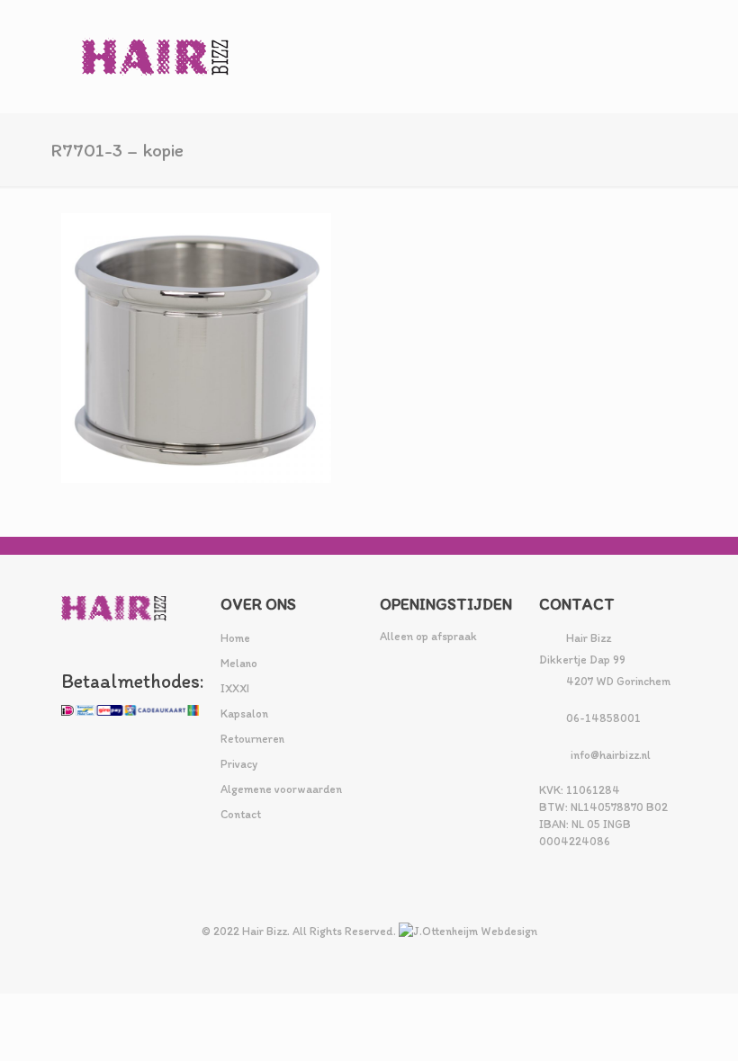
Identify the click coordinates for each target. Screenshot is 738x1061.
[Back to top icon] (651, 1024)
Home (235, 638)
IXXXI (234, 688)
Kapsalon (244, 713)
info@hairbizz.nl (611, 755)
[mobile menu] (648, 56)
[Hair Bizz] (155, 56)
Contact (240, 814)
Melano (238, 663)
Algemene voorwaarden (281, 789)
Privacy (238, 764)
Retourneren (252, 738)
